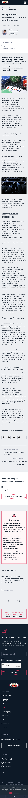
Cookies (17, 784)
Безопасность (17, 25)
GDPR (22, 784)
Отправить (14, 672)
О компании (5, 724)
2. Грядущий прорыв (8, 48)
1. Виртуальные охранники (10, 46)
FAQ (2, 720)
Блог (6, 8)
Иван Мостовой (13, 31)
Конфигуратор (6, 712)
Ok (11, 793)
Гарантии (4, 716)
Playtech (12, 294)
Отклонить (16, 793)
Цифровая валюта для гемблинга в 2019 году (15, 453)
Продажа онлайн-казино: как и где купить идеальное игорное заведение (13, 462)
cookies (14, 787)
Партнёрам (5, 700)
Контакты (4, 728)
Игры (3, 704)
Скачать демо (6, 696)
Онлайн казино (6, 25)
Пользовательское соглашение (13, 660)
